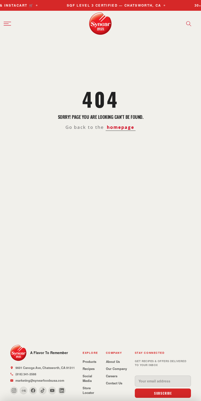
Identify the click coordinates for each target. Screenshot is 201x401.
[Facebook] (33, 390)
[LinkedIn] (62, 390)
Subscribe (163, 393)
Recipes (89, 368)
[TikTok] (43, 390)
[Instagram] (14, 390)
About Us (113, 361)
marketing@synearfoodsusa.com (39, 380)
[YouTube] (52, 390)
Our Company (116, 368)
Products (89, 361)
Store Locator (88, 390)
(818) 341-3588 (25, 374)
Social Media (87, 378)
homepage (120, 127)
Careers (111, 376)
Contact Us (114, 383)
